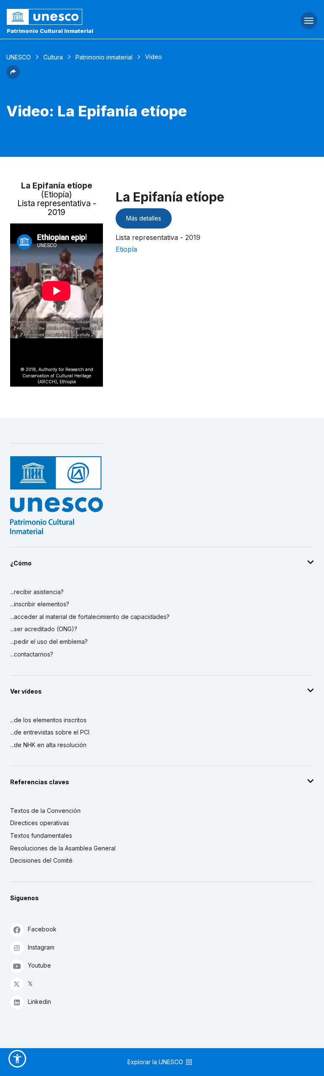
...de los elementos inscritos (48, 720)
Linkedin (39, 1001)
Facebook (42, 929)
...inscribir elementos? (39, 604)
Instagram (41, 947)
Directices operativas (39, 822)
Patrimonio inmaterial (104, 57)
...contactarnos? (31, 654)
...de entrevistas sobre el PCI (49, 732)
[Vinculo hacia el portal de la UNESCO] (108, 17)
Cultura (53, 57)
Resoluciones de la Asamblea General (63, 848)
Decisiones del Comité (41, 860)
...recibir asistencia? (37, 591)
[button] (13, 76)
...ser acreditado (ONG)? (43, 628)
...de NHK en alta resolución (48, 744)
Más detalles (143, 218)
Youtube (39, 965)
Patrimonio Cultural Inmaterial (50, 30)
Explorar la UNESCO (156, 1061)
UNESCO (18, 57)
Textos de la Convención (45, 810)
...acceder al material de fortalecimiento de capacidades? (90, 616)
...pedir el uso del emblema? (49, 641)
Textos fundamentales (41, 835)
